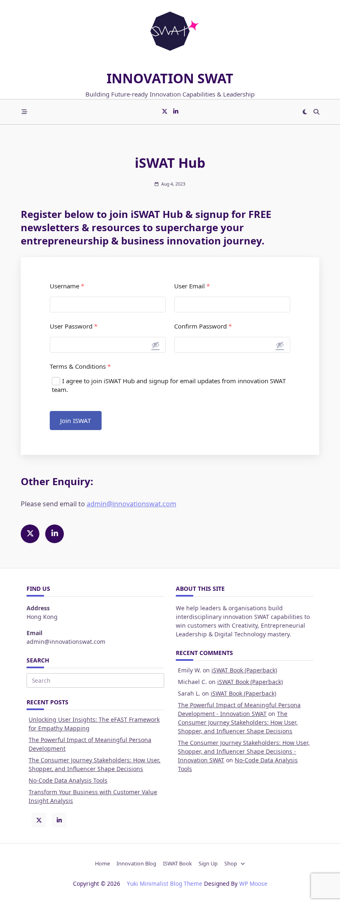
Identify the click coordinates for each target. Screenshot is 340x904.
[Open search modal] (316, 112)
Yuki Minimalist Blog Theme (164, 883)
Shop (230, 864)
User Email (192, 286)
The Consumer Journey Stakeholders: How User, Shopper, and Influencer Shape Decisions (238, 722)
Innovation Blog (136, 864)
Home (102, 864)
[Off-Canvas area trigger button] (24, 112)
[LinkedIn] (175, 111)
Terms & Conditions (80, 366)
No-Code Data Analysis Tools (68, 780)
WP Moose (253, 883)
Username (67, 286)
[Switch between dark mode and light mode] (305, 112)
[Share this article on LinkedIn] (54, 534)
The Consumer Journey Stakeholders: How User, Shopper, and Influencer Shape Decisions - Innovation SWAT (244, 751)
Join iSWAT (75, 420)
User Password (73, 326)
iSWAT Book (177, 864)
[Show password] (155, 345)
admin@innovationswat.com (131, 503)
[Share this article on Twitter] (30, 534)
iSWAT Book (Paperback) (244, 670)
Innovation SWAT (170, 78)
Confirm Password (203, 326)
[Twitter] (165, 111)
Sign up (208, 864)
